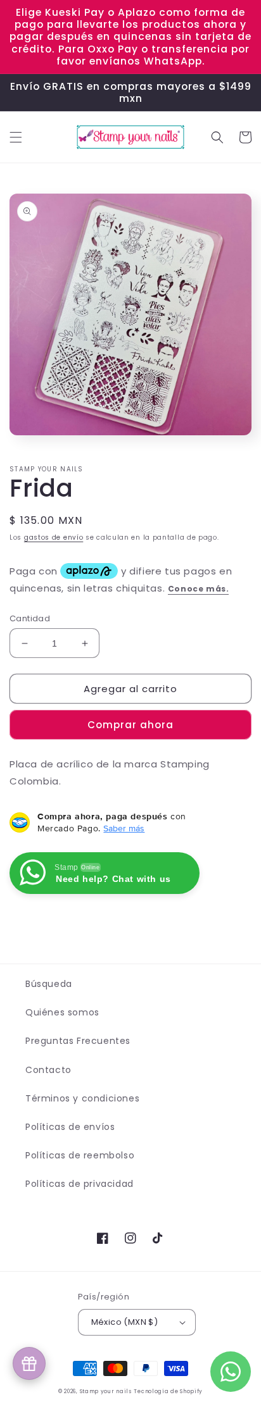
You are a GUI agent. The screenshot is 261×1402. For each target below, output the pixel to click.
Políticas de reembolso (79, 1155)
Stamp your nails (106, 1391)
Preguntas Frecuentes (77, 1040)
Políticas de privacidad (79, 1183)
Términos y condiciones (82, 1098)
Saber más (123, 828)
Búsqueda (48, 983)
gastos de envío (54, 537)
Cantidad (30, 618)
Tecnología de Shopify (168, 1391)
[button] (16, 137)
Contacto (48, 1070)
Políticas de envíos (70, 1126)
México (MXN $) (124, 1322)
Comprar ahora (130, 724)
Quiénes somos (62, 1012)
